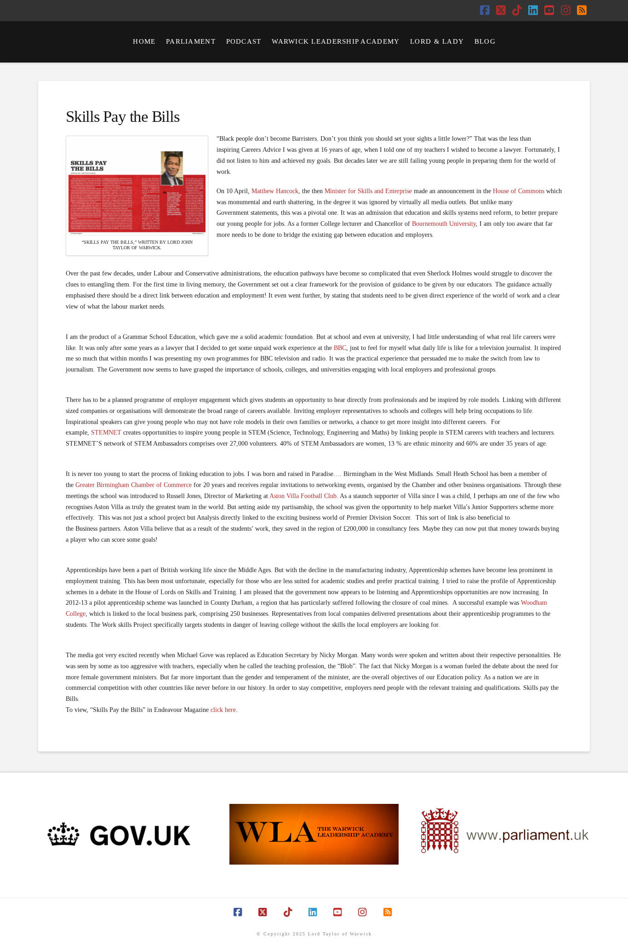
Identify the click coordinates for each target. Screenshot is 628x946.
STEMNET (106, 432)
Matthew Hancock (274, 191)
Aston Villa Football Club (303, 496)
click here (223, 709)
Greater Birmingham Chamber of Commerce (133, 485)
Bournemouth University (444, 223)
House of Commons (518, 191)
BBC (340, 347)
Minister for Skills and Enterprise (368, 191)
